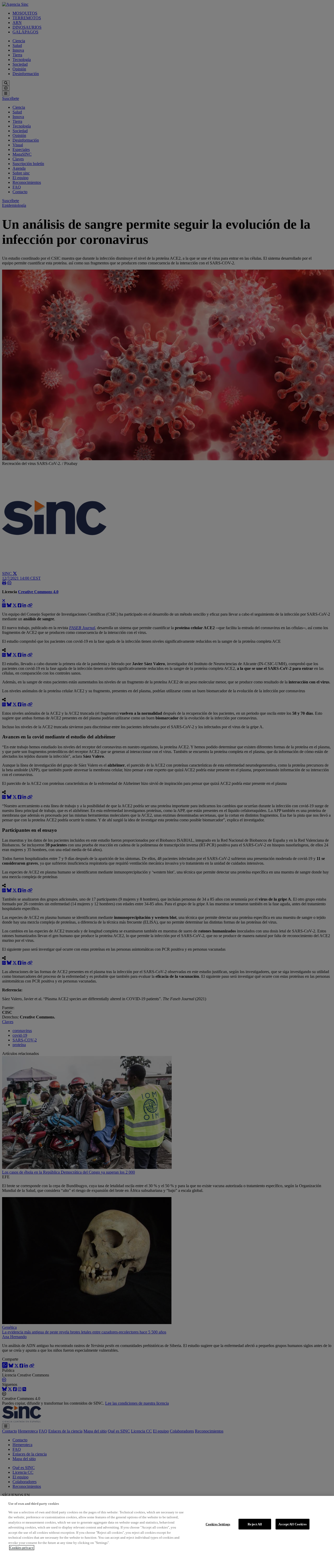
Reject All (255, 1524)
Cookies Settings (218, 1524)
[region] (167, 1524)
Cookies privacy (22, 1548)
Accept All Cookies (292, 1524)
